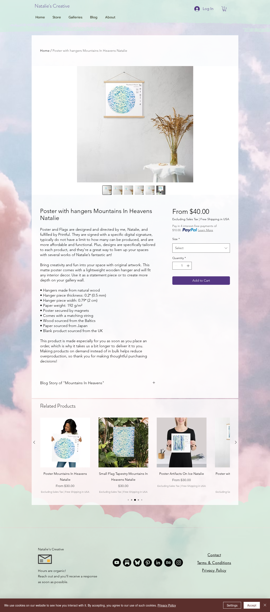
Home (45, 51)
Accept (251, 605)
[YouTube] (117, 562)
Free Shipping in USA (214, 219)
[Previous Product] (34, 442)
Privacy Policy (167, 605)
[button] (224, 8)
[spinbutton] (182, 265)
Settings (232, 605)
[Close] (264, 605)
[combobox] (201, 248)
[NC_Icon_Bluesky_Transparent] (137, 562)
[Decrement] (175, 265)
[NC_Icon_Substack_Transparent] (127, 562)
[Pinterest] (148, 562)
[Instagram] (179, 562)
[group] (135, 455)
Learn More (205, 230)
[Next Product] (235, 442)
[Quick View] (65, 442)
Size (176, 239)
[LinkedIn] (158, 562)
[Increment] (188, 265)
